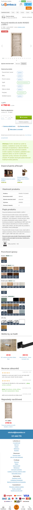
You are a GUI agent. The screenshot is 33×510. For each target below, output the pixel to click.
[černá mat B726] (16, 300)
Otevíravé (18, 63)
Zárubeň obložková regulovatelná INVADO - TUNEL (23, 179)
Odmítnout (29, 1)
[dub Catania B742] (22, 300)
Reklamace (16, 467)
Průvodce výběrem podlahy (16, 487)
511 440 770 (16, 436)
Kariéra (16, 446)
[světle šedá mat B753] (22, 312)
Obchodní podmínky (16, 469)
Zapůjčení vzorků (16, 478)
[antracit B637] (4, 269)
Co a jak (23, 509)
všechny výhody (26, 17)
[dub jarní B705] (4, 285)
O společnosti (16, 443)
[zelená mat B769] (4, 300)
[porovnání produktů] (21, 4)
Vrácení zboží (16, 465)
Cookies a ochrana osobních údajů (16, 471)
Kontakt (30, 509)
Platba (16, 464)
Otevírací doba (16, 455)
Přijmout (23, 1)
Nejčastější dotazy (16, 473)
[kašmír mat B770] (16, 312)
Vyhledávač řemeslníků (16, 480)
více (20, 1)
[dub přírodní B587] (10, 285)
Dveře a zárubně (16, 488)
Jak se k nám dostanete (16, 457)
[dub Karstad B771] (16, 269)
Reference (16, 448)
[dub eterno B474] (4, 328)
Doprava (16, 462)
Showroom (3, 509)
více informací (28, 135)
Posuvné (24, 63)
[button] (3, 58)
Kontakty (16, 450)
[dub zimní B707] (22, 285)
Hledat (29, 8)
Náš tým (16, 444)
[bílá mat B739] (10, 300)
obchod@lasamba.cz (16, 432)
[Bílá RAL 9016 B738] (4, 322)
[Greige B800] (16, 322)
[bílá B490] (22, 322)
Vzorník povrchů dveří (16, 490)
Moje (10, 509)
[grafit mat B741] (10, 312)
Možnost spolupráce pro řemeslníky (16, 482)
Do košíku (24, 117)
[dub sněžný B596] (16, 285)
